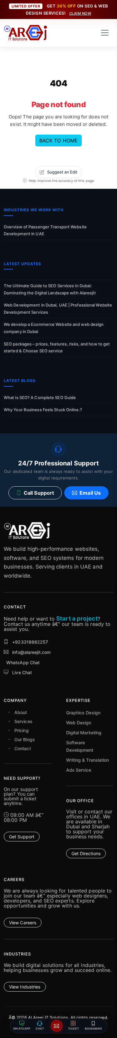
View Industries (25, 986)
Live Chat (21, 672)
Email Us (90, 493)
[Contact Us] (57, 1026)
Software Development (80, 746)
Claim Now (80, 13)
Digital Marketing (84, 732)
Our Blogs (24, 739)
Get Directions (85, 853)
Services (23, 721)
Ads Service (78, 770)
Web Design (78, 722)
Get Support (21, 836)
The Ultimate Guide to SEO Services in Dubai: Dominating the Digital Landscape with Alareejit (50, 289)
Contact (22, 748)
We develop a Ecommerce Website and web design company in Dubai (54, 328)
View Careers (22, 922)
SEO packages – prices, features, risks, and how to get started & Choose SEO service (57, 347)
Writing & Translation (87, 760)
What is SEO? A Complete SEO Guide (40, 397)
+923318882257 (29, 642)
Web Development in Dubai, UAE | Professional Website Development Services (58, 308)
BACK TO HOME (58, 140)
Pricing (21, 730)
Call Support (39, 493)
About (20, 712)
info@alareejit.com (31, 652)
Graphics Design (83, 712)
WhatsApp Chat (23, 662)
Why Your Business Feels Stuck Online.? (43, 409)
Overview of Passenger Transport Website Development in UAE (45, 230)
